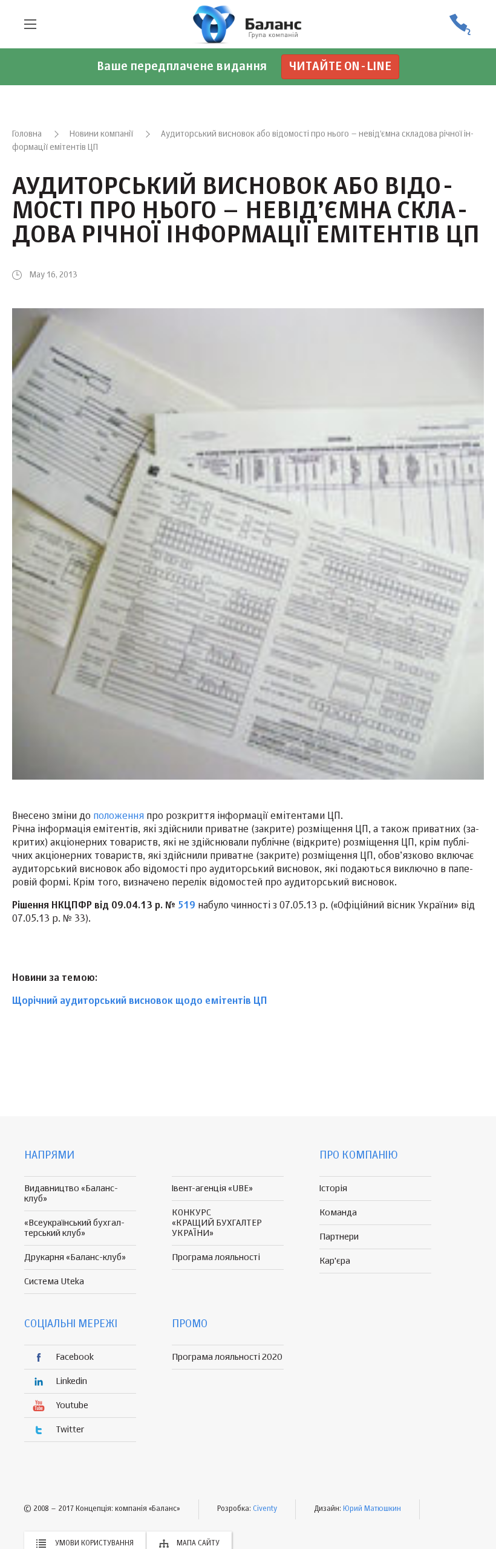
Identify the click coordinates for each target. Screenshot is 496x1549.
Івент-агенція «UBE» (212, 1188)
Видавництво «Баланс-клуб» (71, 1193)
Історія (333, 1188)
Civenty (265, 1509)
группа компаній (248, 24)
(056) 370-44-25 (459, 24)
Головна (27, 134)
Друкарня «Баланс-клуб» (75, 1257)
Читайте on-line (340, 67)
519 (186, 906)
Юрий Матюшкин (372, 1509)
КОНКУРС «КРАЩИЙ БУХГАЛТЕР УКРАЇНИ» (217, 1223)
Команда (338, 1212)
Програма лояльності (216, 1257)
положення (118, 816)
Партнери (339, 1236)
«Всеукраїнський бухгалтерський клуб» (74, 1228)
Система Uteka (54, 1281)
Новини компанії (101, 134)
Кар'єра (334, 1261)
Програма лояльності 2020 (227, 1357)
